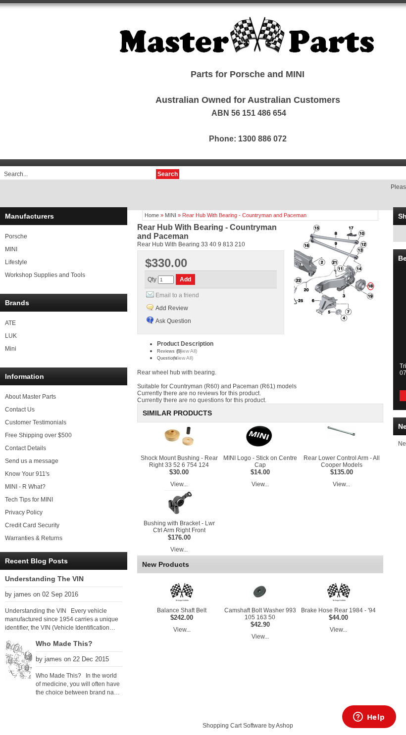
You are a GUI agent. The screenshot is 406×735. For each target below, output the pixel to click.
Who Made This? (64, 643)
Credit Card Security (32, 525)
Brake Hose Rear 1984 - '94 (338, 610)
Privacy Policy (24, 512)
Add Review (171, 308)
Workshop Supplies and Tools (45, 275)
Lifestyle (16, 262)
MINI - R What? (25, 486)
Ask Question (173, 321)
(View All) (187, 351)
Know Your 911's (27, 473)
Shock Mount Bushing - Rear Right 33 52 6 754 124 (179, 461)
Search (167, 174)
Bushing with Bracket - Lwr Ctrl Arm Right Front (179, 527)
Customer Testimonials (35, 422)
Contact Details (25, 448)
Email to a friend (177, 295)
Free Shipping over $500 (38, 435)
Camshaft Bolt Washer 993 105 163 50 (260, 614)
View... (179, 484)
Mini (10, 348)
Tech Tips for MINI (29, 499)
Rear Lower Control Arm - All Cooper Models (342, 461)
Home (152, 215)
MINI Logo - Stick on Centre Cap (260, 461)
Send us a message (31, 461)
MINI (11, 249)
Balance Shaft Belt (181, 610)
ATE (10, 323)
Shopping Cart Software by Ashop (248, 725)
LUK (11, 335)
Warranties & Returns (33, 538)
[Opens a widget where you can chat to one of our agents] (369, 717)
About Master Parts (30, 396)
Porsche (16, 236)
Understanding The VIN (44, 579)
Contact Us (20, 409)
